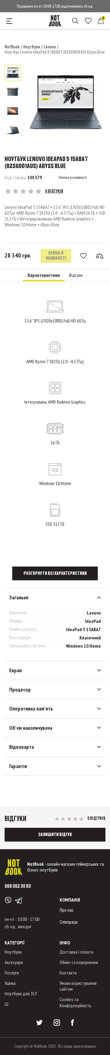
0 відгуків (54, 191)
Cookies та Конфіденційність (75, 1002)
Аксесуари (14, 962)
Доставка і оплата (76, 952)
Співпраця (69, 922)
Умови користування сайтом (78, 986)
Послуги (12, 973)
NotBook (12, 46)
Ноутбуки (31, 46)
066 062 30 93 (18, 886)
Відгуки (75, 275)
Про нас (67, 910)
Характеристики (44, 275)
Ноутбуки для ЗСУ (21, 993)
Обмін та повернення (79, 962)
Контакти (68, 973)
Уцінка (10, 983)
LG (7, 1004)
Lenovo (50, 46)
